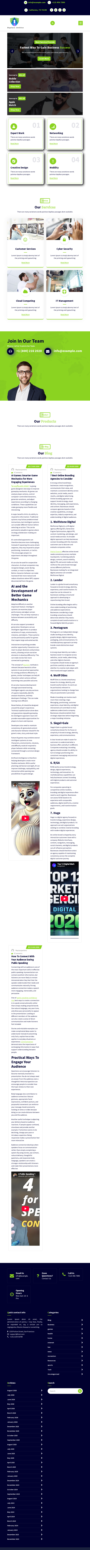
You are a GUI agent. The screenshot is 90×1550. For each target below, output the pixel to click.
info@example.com (36, 2)
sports (50, 1365)
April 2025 (11, 1462)
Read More (15, 143)
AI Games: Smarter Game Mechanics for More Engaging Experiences (24, 479)
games (50, 1329)
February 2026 (12, 1417)
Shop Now (15, 86)
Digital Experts (56, 551)
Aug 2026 (34, 466)
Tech (49, 1369)
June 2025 (11, 1453)
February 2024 (12, 1525)
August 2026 (12, 1390)
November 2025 (13, 1431)
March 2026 (11, 1413)
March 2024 (11, 1521)
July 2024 (10, 1503)
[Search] (80, 1391)
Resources (52, 1360)
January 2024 (12, 1530)
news (50, 1351)
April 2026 (11, 1408)
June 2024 (11, 1507)
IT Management (64, 300)
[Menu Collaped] (80, 23)
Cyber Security (65, 248)
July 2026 (10, 1395)
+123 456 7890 (58, 2)
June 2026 (11, 1399)
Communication (27, 1042)
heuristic (26, 665)
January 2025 (12, 1476)
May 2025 (10, 1458)
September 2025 (13, 1440)
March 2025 (11, 1467)
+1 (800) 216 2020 (29, 351)
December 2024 (13, 1480)
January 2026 (12, 1422)
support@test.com (17, 1334)
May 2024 (10, 1512)
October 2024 (12, 1489)
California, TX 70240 (38, 10)
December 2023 (13, 1534)
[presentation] (12, 51)
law (49, 1347)
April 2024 (11, 1516)
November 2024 (13, 1485)
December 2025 (13, 1426)
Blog (49, 1320)
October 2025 (12, 1435)
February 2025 (12, 1471)
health (50, 1333)
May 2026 (10, 1404)
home (50, 1338)
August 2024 (12, 1498)
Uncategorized (53, 1374)
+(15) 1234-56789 (16, 1337)
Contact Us (46, 1278)
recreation (52, 1356)
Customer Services (25, 248)
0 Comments (18, 472)
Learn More (72, 58)
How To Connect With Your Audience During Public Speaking (22, 959)
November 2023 (13, 1539)
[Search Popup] (52, 23)
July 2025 (10, 1449)
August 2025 (12, 1444)
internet (51, 1342)
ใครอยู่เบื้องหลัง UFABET (20, 486)
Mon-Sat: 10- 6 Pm (22, 1297)
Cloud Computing (25, 300)
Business (51, 1324)
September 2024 (13, 1494)
